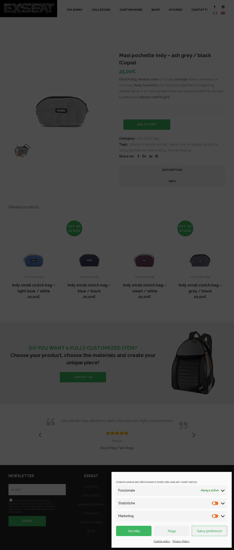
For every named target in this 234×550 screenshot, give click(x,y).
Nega (172, 531)
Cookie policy (162, 541)
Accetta (134, 531)
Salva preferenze (209, 531)
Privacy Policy (181, 541)
